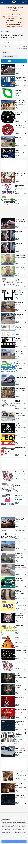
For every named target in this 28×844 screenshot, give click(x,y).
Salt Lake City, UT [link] (18, 80)
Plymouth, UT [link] (18, 152)
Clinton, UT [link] (17, 379)
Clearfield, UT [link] (18, 799)
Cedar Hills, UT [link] (18, 403)
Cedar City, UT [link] (18, 68)
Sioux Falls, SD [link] (18, 127)
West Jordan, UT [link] (18, 427)
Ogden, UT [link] (17, 340)
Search (7, 31)
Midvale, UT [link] (17, 593)
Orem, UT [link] (17, 175)
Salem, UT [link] (17, 569)
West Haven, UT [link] (18, 257)
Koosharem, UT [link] (18, 390)
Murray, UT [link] (17, 282)
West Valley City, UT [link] (19, 104)
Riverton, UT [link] (17, 139)
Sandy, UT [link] (17, 557)
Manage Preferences (14, 837)
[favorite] (24, 73)
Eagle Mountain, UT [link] (19, 415)
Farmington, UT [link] (18, 641)
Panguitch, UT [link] (18, 292)
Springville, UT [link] (18, 750)
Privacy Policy (7, 829)
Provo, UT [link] (17, 235)
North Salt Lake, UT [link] (19, 199)
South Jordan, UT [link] (18, 437)
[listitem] (14, 69)
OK (26, 814)
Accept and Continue (14, 841)
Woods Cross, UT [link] (18, 365)
